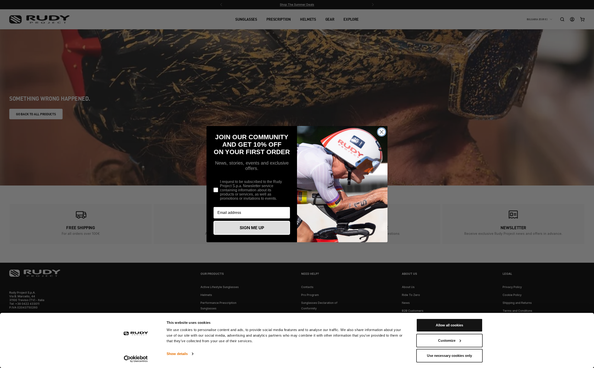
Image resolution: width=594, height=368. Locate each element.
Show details (177, 354)
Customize (446, 340)
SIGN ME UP (252, 227)
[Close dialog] (382, 132)
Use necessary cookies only (449, 356)
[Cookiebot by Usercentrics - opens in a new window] (136, 358)
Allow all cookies (449, 325)
